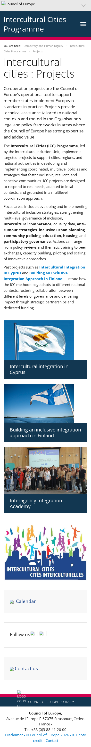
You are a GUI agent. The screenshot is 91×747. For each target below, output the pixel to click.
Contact (52, 740)
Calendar (26, 601)
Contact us (26, 668)
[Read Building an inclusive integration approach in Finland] (45, 403)
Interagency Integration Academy (36, 503)
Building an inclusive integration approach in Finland (45, 432)
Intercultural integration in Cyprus (39, 369)
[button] (45, 5)
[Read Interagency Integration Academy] (45, 470)
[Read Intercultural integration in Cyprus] (45, 340)
